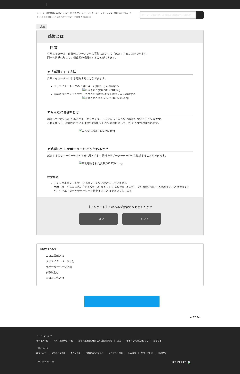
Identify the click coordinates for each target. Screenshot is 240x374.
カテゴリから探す (73, 13)
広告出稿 (132, 352)
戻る (42, 26)
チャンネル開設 (116, 352)
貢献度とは (52, 272)
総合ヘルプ (41, 352)
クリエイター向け (91, 13)
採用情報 (162, 352)
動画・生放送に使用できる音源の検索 (95, 340)
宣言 (119, 340)
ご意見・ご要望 (58, 352)
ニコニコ (41, 4)
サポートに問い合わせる (122, 301)
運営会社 (157, 340)
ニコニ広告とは (55, 277)
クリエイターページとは (60, 261)
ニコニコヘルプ (66, 4)
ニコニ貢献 (46, 16)
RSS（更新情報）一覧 (63, 340)
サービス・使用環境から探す (49, 13)
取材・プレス (147, 352)
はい (101, 218)
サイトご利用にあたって (137, 340)
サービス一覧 (42, 340)
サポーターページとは (59, 266)
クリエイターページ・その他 (67, 16)
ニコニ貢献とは (55, 255)
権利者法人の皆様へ (95, 352)
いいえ (145, 218)
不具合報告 (75, 352)
